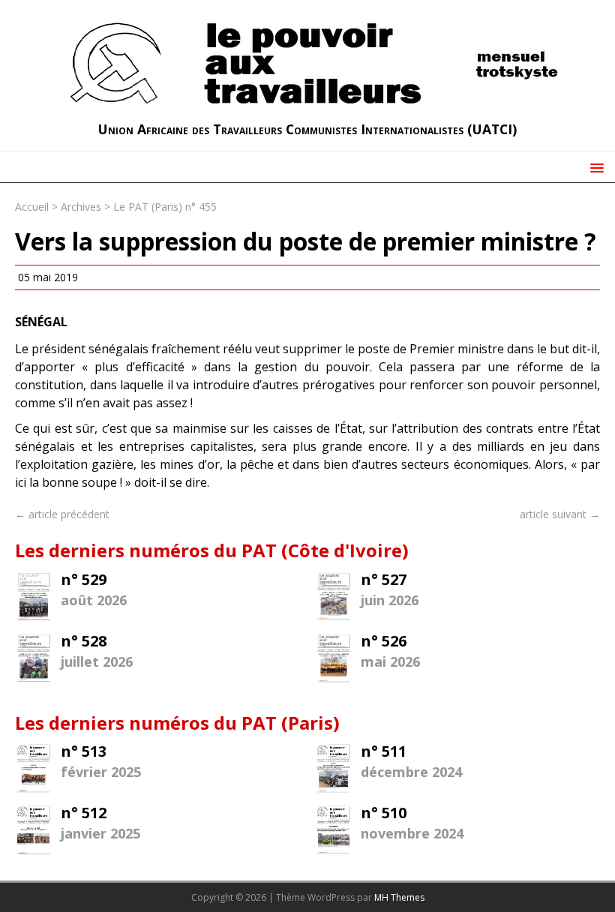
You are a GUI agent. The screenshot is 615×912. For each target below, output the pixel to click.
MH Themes (399, 897)
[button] (594, 167)
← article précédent (62, 514)
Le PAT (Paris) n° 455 (165, 207)
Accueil (32, 207)
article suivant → (560, 514)
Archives (81, 207)
